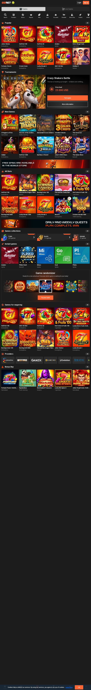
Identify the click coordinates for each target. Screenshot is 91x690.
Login (79, 2)
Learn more (69, 687)
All (87, 23)
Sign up (86, 2)
